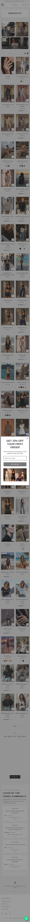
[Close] (27, 438)
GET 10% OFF (15, 464)
